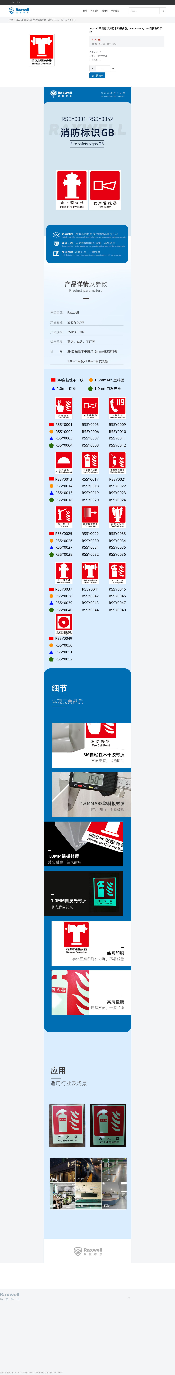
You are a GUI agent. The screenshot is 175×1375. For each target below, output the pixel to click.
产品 (11, 20)
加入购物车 (97, 75)
